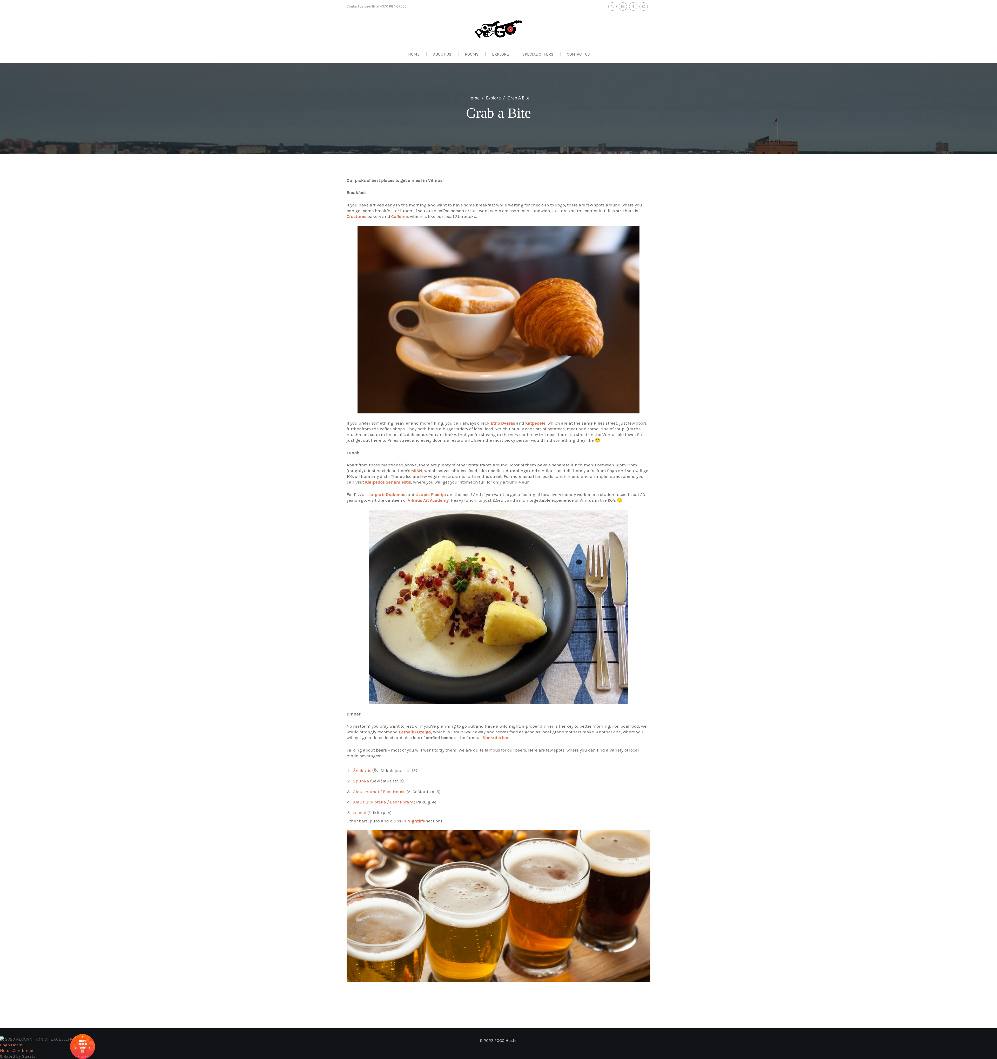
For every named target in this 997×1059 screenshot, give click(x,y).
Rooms (472, 54)
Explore (500, 54)
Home (414, 54)
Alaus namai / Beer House (379, 791)
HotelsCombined (16, 1050)
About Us (442, 54)
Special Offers (537, 54)
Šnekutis (362, 770)
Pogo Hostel (12, 1044)
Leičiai (359, 812)
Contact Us (578, 54)
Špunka (361, 780)
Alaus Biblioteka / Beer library (383, 802)
